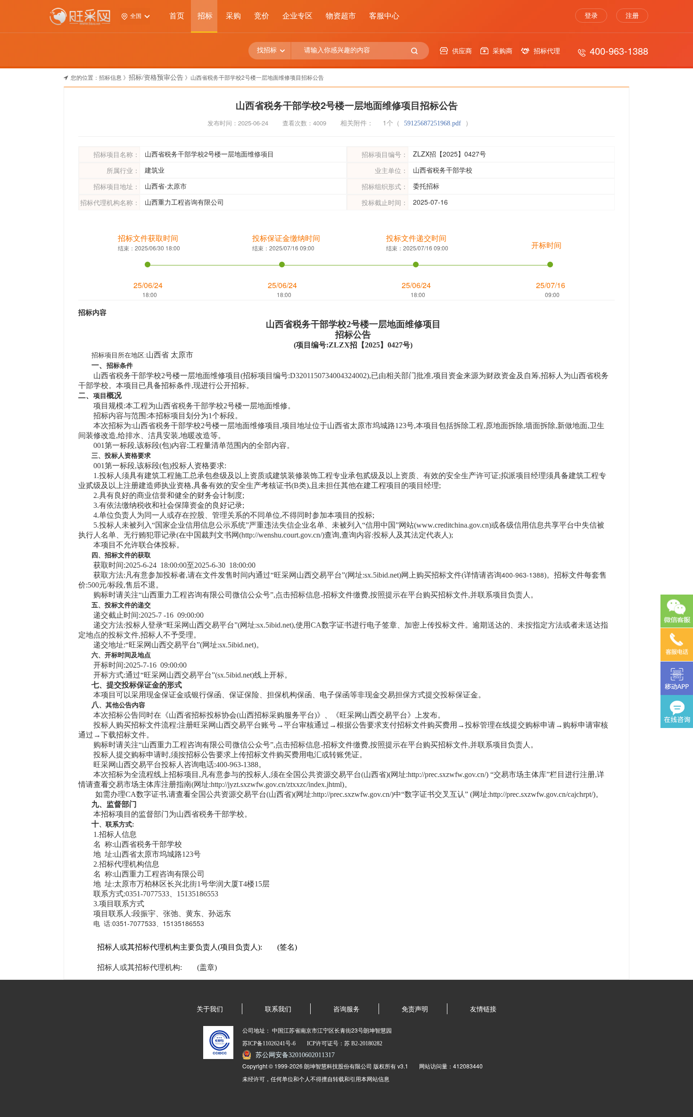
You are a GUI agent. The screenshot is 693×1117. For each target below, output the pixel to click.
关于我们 (210, 1009)
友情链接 (483, 1009)
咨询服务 (346, 1009)
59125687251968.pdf (433, 123)
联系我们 (278, 1009)
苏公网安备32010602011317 (295, 1055)
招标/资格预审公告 (156, 77)
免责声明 (415, 1009)
